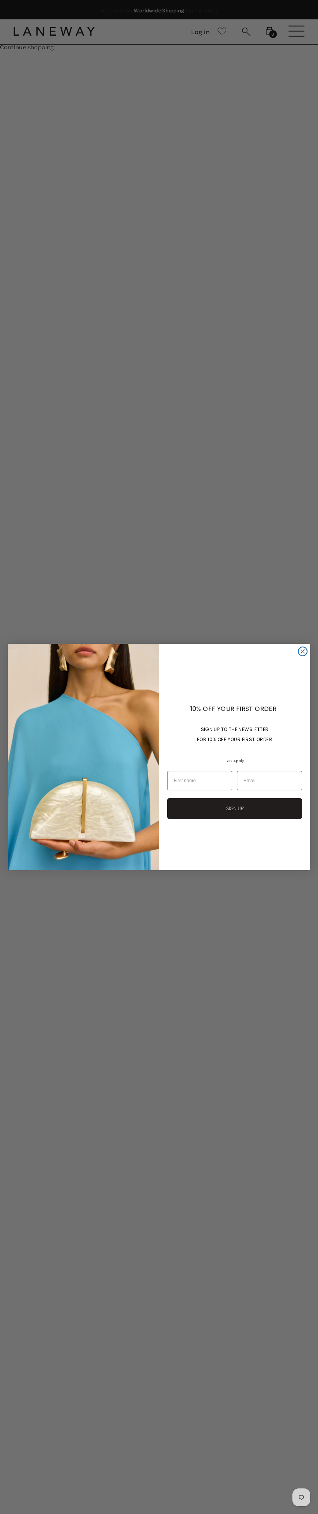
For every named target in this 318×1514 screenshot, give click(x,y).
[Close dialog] (302, 651)
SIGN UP (235, 808)
